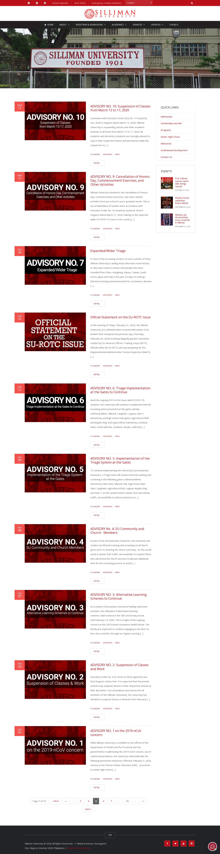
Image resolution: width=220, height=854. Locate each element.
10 (127, 801)
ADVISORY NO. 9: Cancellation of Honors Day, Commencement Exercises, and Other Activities (120, 180)
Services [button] (137, 24)
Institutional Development (174, 150)
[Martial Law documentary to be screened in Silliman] (167, 219)
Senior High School (170, 136)
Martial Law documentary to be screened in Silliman (182, 218)
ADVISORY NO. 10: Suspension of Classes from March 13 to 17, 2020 (120, 108)
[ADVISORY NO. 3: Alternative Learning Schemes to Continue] (55, 609)
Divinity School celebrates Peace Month (182, 200)
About (63, 24)
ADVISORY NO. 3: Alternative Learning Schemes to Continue (118, 596)
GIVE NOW (80, 2)
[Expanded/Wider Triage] (55, 265)
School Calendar (60, 2)
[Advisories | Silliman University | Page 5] (110, 13)
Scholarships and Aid (171, 123)
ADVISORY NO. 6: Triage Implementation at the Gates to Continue (120, 390)
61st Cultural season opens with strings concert (182, 182)
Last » (88, 808)
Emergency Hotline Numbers (107, 2)
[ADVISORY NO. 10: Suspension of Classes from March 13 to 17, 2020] (55, 121)
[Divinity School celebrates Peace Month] (167, 203)
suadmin (96, 154)
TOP (110, 835)
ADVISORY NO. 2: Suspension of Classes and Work (119, 667)
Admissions (166, 116)
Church (174, 24)
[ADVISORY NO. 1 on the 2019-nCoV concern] (55, 745)
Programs (166, 130)
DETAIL (97, 163)
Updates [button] (156, 24)
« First (55, 801)
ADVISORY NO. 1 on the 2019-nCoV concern (115, 733)
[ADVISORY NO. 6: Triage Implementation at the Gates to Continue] (55, 402)
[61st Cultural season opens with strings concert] (167, 183)
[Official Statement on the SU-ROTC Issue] (55, 332)
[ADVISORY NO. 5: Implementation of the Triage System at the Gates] (55, 473)
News (117, 154)
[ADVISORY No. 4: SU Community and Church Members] (55, 543)
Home (50, 24)
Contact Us (166, 156)
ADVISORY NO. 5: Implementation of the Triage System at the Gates (120, 460)
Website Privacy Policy (78, 848)
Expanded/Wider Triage (108, 251)
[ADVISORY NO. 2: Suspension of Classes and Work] (55, 679)
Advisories (107, 154)
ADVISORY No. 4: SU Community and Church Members (117, 531)
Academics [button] (118, 24)
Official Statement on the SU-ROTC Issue (120, 317)
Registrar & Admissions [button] (89, 24)
